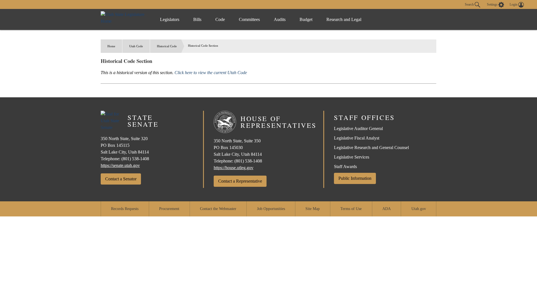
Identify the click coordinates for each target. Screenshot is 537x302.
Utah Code (136, 46)
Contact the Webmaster (218, 209)
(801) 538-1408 (135, 158)
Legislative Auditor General (358, 128)
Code (220, 19)
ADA (386, 209)
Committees (249, 19)
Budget (306, 19)
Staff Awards (345, 166)
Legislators (169, 19)
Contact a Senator (120, 178)
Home (111, 46)
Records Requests (124, 209)
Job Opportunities (271, 209)
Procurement (169, 209)
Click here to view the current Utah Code (211, 72)
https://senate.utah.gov (120, 165)
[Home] (125, 19)
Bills (197, 19)
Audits (280, 19)
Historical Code (167, 46)
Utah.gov (418, 209)
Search (470, 4)
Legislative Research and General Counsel (371, 147)
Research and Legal (343, 19)
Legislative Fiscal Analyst (356, 138)
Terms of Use (351, 209)
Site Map (312, 209)
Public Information (354, 178)
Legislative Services (351, 157)
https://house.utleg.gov (233, 167)
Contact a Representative (240, 181)
